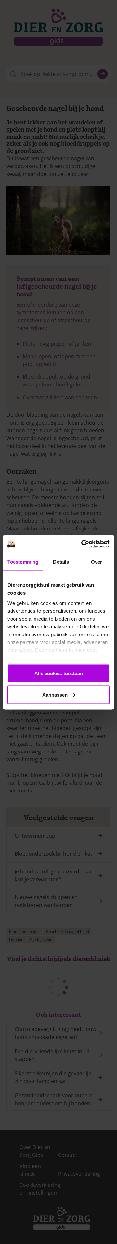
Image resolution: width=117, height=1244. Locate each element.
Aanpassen (55, 694)
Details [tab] (61, 562)
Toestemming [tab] (22, 562)
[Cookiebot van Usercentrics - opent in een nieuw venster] (83, 544)
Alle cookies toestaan (58, 673)
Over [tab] (96, 562)
